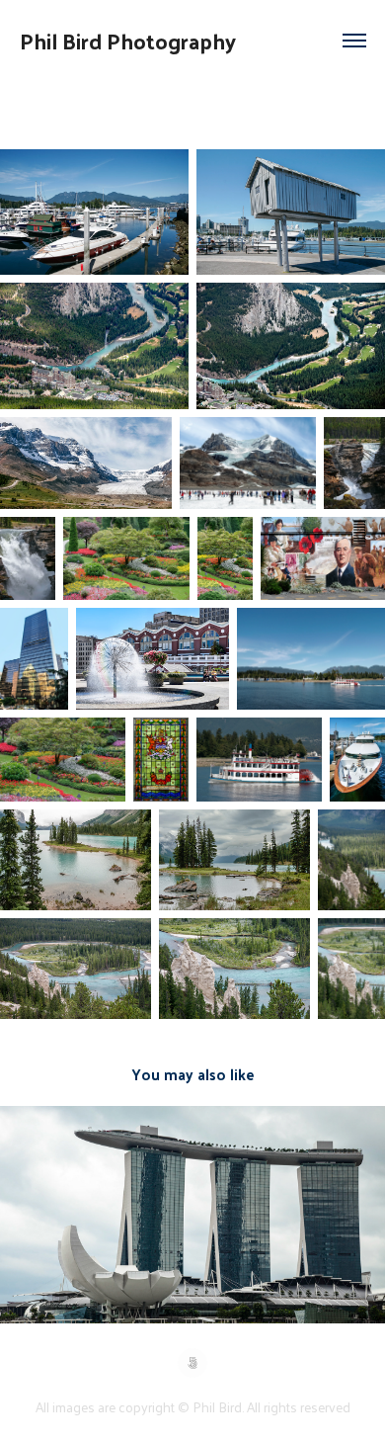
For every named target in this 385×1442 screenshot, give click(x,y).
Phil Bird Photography (128, 40)
